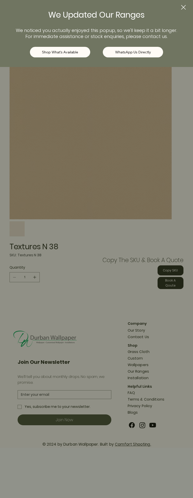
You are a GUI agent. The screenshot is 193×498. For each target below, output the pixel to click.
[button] (183, 7)
